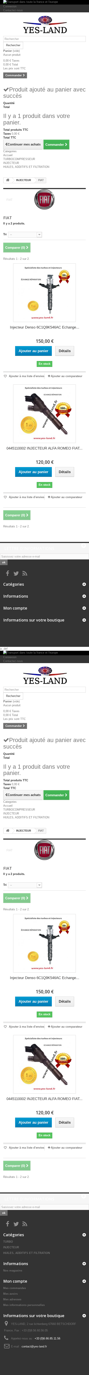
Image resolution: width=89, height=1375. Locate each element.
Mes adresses (12, 1299)
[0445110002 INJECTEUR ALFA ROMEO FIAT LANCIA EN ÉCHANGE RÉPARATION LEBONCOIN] (44, 414)
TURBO (8, 1241)
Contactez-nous (13, 10)
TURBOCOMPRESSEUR (19, 159)
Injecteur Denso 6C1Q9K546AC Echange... (44, 327)
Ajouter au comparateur (66, 376)
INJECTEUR (11, 163)
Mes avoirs (10, 1293)
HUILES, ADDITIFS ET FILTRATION (26, 166)
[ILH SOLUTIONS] (44, 26)
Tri (5, 234)
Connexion (9, 6)
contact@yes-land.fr (34, 1346)
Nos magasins (12, 1270)
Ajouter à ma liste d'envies (26, 376)
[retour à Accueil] (8, 180)
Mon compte (15, 608)
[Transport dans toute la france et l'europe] (44, 2)
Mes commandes (14, 1288)
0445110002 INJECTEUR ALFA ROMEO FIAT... (44, 448)
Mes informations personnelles (24, 1305)
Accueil (8, 155)
